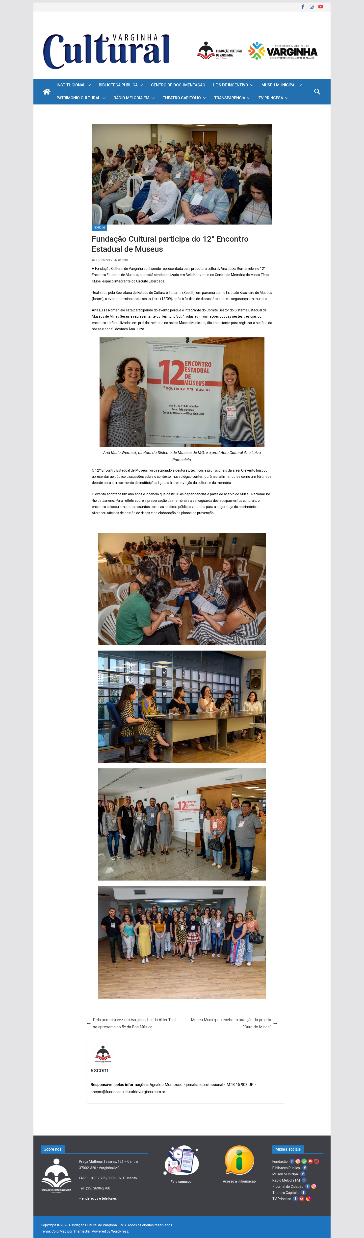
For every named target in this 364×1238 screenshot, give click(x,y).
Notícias (99, 227)
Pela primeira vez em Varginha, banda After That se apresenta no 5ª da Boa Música (134, 1023)
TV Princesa (271, 98)
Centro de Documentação (178, 85)
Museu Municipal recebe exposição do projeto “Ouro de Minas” (231, 1023)
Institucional (71, 85)
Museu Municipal (279, 85)
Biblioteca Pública (118, 85)
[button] (88, 85)
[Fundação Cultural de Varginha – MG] (182, 26)
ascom (123, 260)
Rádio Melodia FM (131, 98)
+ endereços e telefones (98, 1198)
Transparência (229, 98)
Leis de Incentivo (230, 85)
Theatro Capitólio (182, 98)
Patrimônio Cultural (78, 98)
